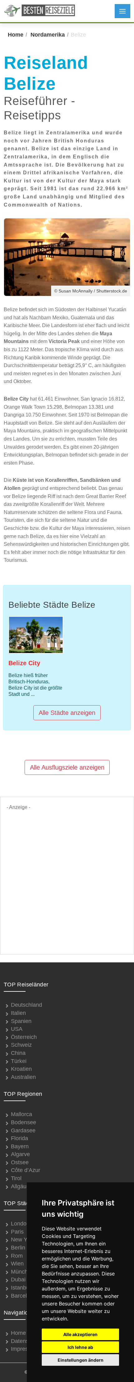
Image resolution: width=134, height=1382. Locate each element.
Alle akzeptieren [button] (80, 1334)
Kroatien (21, 1069)
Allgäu (18, 1186)
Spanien (21, 1021)
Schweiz (21, 1045)
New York (23, 1239)
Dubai (18, 1279)
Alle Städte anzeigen (67, 712)
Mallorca (21, 1114)
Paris (17, 1232)
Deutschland (26, 1005)
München (22, 1272)
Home (15, 35)
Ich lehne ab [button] (80, 1347)
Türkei (18, 1061)
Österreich (24, 1037)
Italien (18, 1013)
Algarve (20, 1154)
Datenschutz (26, 1341)
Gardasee (23, 1130)
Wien (17, 1263)
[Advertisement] (67, 878)
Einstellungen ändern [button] (80, 1360)
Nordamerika (48, 35)
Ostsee (20, 1162)
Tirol (16, 1178)
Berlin (18, 1248)
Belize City (24, 663)
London (20, 1223)
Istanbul (21, 1288)
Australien (23, 1077)
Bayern (20, 1146)
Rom (17, 1256)
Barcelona (23, 1296)
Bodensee (23, 1122)
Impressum (25, 1349)
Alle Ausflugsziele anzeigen (67, 767)
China (18, 1053)
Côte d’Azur (25, 1170)
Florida (19, 1138)
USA (16, 1029)
